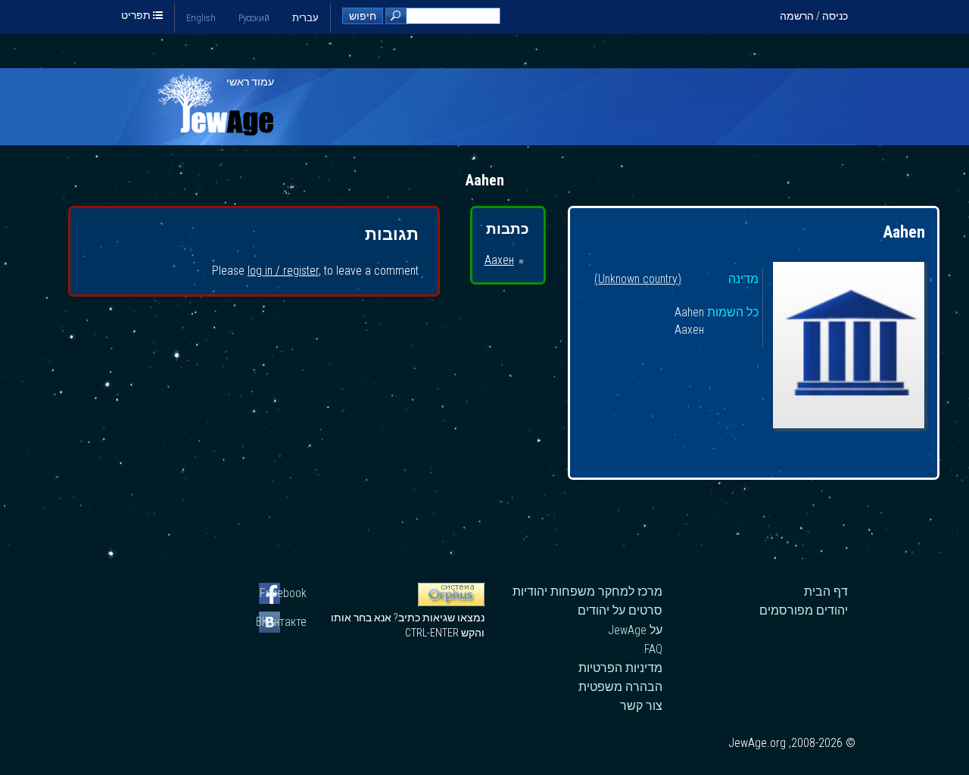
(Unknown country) (637, 279)
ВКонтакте (283, 622)
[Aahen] (848, 347)
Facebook (283, 593)
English (201, 17)
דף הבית (826, 591)
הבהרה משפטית (620, 687)
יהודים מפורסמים (803, 610)
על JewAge (635, 630)
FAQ (653, 649)
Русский (254, 17)
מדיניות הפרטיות (620, 668)
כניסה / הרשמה (814, 16)
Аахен (499, 260)
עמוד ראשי (250, 82)
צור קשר (641, 706)
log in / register (283, 270)
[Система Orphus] (451, 602)
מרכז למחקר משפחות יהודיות (587, 591)
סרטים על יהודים (620, 610)
